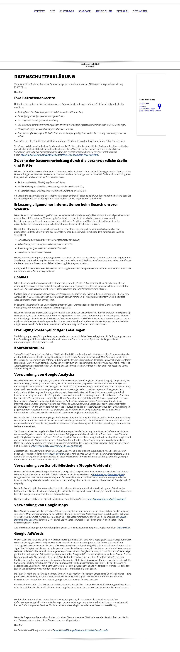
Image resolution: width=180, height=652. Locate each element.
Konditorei (85, 11)
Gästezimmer (66, 11)
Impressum (122, 11)
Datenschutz (140, 11)
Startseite (39, 11)
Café (52, 11)
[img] (90, 40)
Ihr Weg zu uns (104, 11)
